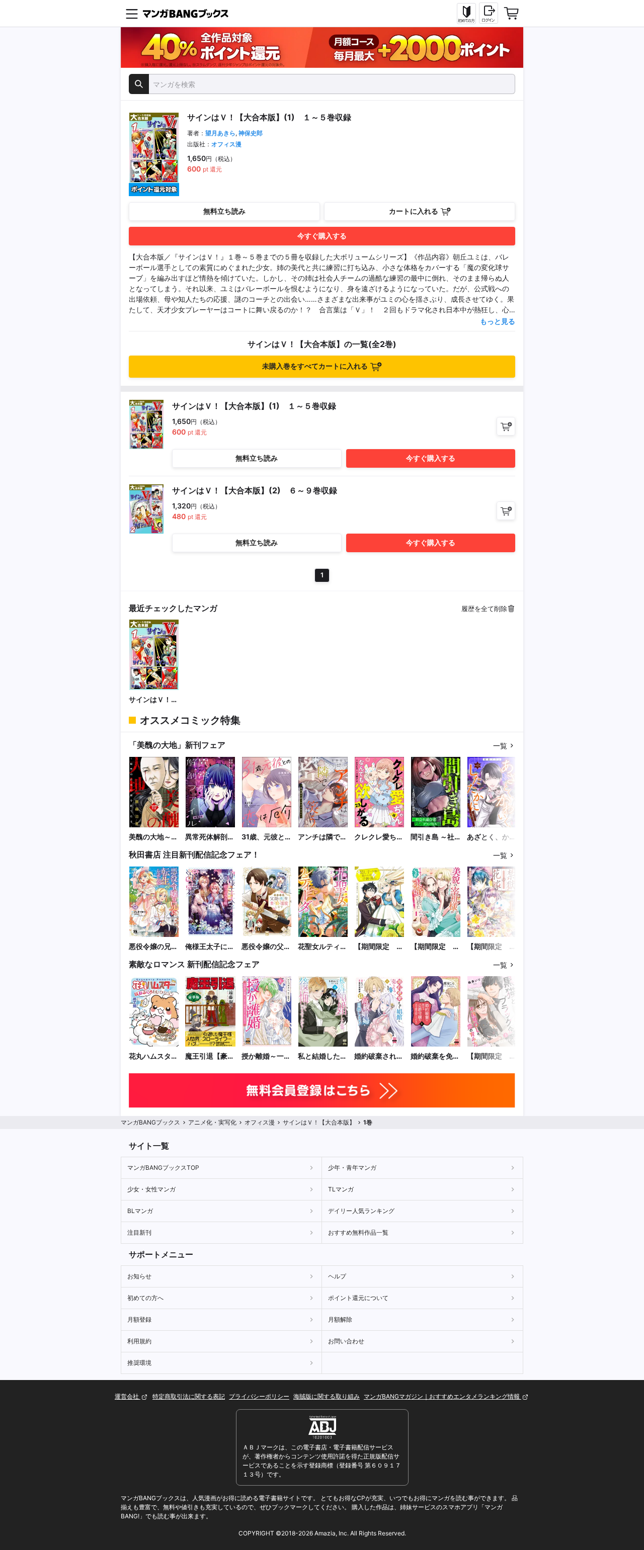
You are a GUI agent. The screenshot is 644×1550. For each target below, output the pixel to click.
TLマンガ (341, 1189)
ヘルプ (337, 1276)
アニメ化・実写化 (212, 1122)
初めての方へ (145, 1298)
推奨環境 (139, 1362)
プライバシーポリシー (259, 1396)
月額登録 (139, 1319)
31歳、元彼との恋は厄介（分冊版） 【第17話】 (267, 837)
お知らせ (139, 1276)
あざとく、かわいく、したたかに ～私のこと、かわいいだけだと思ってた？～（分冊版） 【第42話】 (491, 837)
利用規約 (139, 1341)
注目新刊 (139, 1232)
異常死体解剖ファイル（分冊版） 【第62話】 (209, 837)
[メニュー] (132, 14)
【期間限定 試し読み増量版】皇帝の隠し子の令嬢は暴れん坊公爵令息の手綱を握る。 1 (379, 947)
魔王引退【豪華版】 (209, 1056)
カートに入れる (413, 211)
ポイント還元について (358, 1298)
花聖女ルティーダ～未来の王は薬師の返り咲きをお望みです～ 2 (323, 947)
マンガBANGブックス (150, 1122)
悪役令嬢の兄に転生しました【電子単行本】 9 (154, 947)
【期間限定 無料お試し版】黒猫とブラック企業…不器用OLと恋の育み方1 (492, 1056)
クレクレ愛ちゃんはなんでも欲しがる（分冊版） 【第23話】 (379, 837)
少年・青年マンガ (352, 1167)
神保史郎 (250, 133)
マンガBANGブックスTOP (163, 1167)
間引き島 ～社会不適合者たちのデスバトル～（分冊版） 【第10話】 (435, 837)
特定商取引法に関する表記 (188, 1396)
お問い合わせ (346, 1341)
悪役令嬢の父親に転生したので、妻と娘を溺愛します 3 (266, 947)
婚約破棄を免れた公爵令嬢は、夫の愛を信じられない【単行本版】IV (435, 1056)
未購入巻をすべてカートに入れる (315, 366)
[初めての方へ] (466, 13)
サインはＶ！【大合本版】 (150, 700)
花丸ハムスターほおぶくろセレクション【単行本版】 (153, 1056)
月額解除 (340, 1319)
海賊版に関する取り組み (326, 1396)
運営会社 (127, 1396)
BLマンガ (140, 1211)
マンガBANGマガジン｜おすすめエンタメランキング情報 (442, 1396)
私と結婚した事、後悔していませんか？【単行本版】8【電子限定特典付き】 (322, 1056)
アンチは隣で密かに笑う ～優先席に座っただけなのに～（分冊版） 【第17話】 (323, 837)
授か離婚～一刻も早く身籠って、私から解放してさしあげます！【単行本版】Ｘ (266, 1056)
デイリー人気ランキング (361, 1211)
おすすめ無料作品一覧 (358, 1232)
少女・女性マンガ (151, 1189)
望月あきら (220, 133)
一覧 (500, 745)
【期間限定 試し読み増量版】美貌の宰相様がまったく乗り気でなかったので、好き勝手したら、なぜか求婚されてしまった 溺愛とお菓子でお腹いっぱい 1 (435, 947)
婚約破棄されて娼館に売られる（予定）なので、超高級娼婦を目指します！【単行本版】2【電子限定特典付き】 (379, 1056)
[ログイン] (488, 13)
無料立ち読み (224, 211)
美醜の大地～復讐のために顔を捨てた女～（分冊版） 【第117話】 (153, 837)
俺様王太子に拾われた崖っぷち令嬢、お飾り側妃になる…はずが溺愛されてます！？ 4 (209, 947)
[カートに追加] (506, 426)
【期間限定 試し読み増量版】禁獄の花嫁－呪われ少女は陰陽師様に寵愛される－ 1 (491, 947)
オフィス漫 (226, 144)
